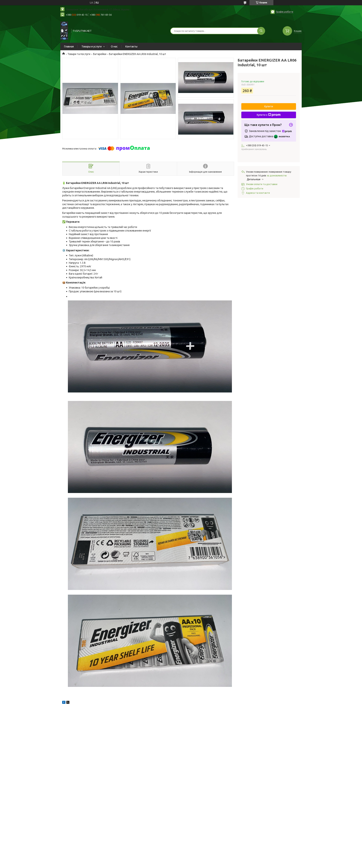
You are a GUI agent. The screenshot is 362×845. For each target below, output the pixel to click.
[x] (67, 702)
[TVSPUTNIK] (64, 30)
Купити (268, 106)
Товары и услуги (91, 46)
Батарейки (99, 54)
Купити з (262, 114)
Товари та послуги (78, 54)
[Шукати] (261, 31)
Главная (69, 46)
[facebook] (63, 702)
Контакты (131, 46)
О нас (114, 46)
